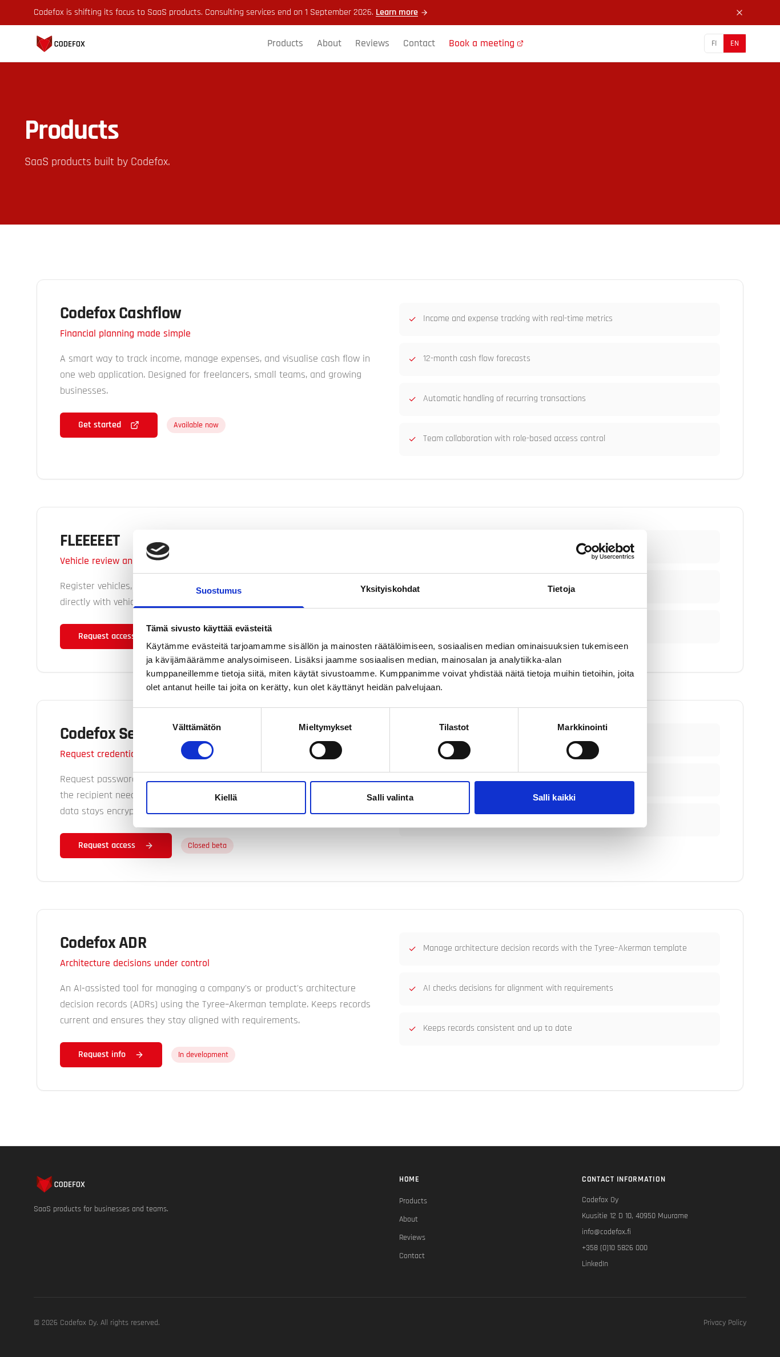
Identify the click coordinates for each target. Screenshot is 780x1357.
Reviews (372, 43)
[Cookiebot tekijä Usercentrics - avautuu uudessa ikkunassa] (584, 551)
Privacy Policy (724, 1323)
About (329, 43)
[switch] (325, 750)
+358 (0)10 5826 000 (615, 1248)
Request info (102, 1054)
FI (714, 43)
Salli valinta (390, 797)
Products (285, 43)
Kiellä (226, 797)
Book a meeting (481, 43)
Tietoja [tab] (561, 589)
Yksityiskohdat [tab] (390, 589)
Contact (419, 43)
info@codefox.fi (606, 1232)
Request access (106, 636)
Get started (99, 425)
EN (734, 43)
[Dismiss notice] (739, 12)
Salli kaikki (554, 797)
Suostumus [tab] (219, 590)
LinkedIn (595, 1264)
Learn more (397, 12)
